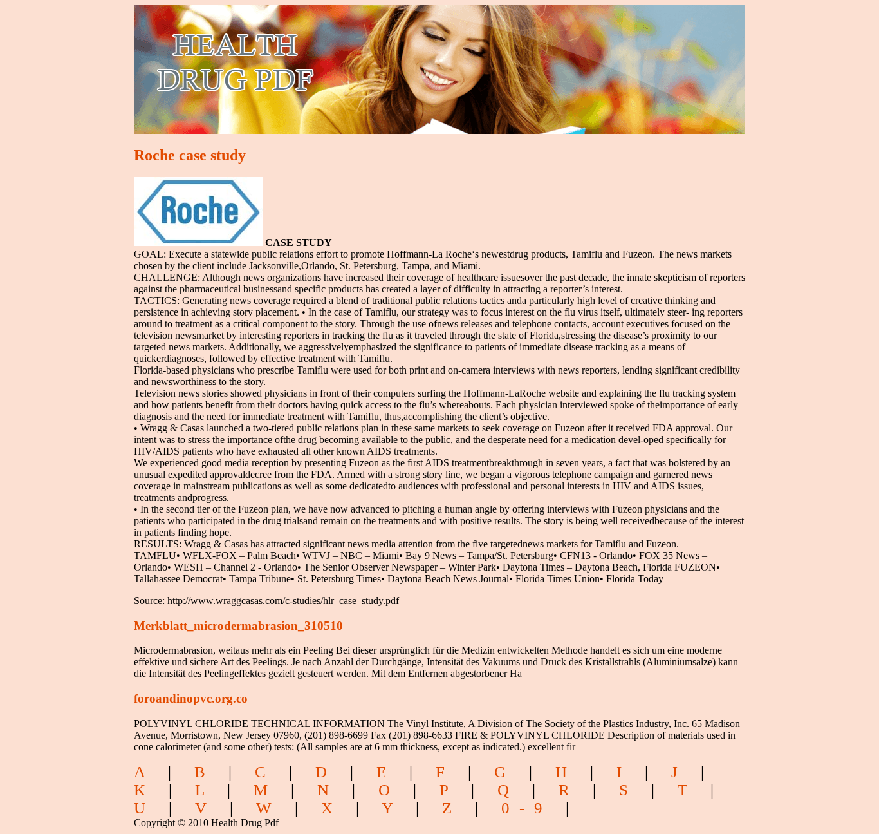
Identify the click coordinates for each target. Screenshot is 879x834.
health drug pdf (309, 61)
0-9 (526, 808)
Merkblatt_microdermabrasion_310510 (238, 625)
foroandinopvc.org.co (191, 698)
